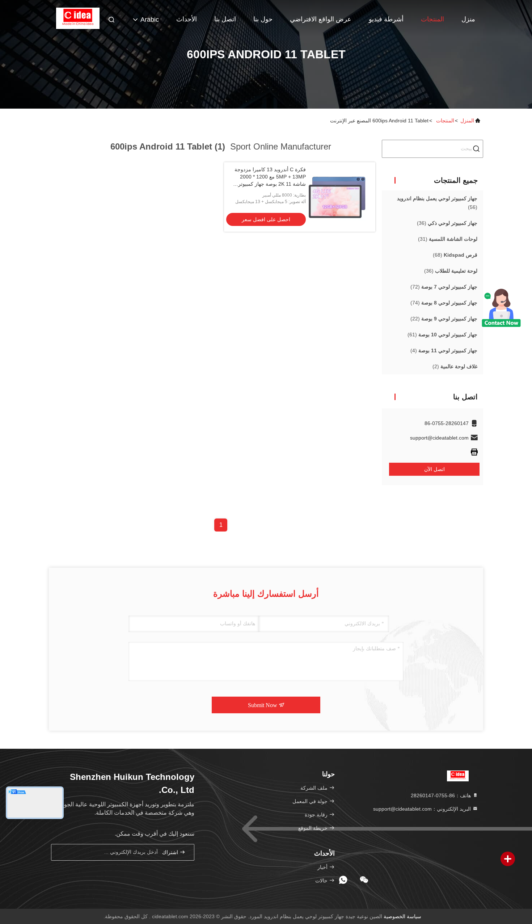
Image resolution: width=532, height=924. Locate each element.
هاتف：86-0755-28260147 (441, 795)
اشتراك (171, 852)
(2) (454, 366)
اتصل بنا (225, 19)
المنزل (467, 120)
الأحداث (186, 19)
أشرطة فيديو (386, 19)
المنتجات (432, 19)
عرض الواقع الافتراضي (320, 19)
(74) (443, 303)
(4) (443, 350)
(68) (455, 255)
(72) (443, 287)
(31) (447, 239)
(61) (442, 334)
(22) (443, 319)
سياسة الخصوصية (402, 916)
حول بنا (263, 19)
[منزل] (78, 18)
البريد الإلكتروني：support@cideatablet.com (422, 809)
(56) (437, 203)
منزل (468, 19)
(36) (447, 223)
